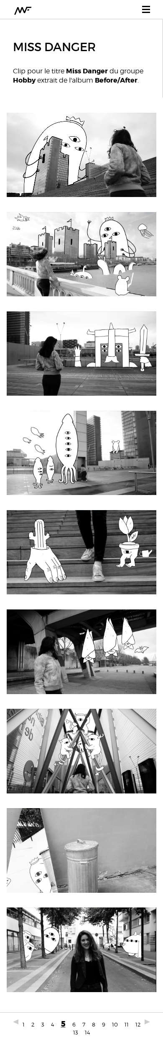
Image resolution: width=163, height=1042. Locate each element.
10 (115, 1024)
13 (75, 1032)
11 (127, 1024)
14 (87, 1032)
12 (138, 1024)
